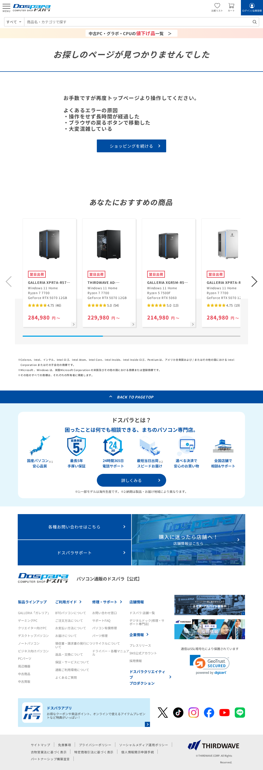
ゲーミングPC (27, 620)
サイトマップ (40, 745)
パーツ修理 (100, 635)
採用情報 (135, 660)
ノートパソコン (29, 643)
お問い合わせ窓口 (104, 613)
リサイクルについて (106, 643)
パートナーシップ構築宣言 (50, 759)
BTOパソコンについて (70, 613)
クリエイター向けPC (32, 628)
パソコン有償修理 (104, 628)
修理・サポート (104, 601)
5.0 (112, 305)
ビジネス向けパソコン (33, 651)
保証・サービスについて (72, 662)
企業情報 (136, 634)
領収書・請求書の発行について (73, 645)
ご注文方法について (69, 620)
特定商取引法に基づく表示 (94, 752)
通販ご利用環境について (72, 669)
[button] (254, 281)
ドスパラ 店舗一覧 (142, 613)
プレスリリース (140, 645)
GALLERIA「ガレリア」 (34, 613)
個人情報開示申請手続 (137, 752)
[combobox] (141, 21)
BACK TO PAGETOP (135, 396)
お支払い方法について (70, 628)
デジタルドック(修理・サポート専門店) (146, 622)
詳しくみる (131, 480)
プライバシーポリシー (95, 745)
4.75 (54, 305)
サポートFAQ (101, 620)
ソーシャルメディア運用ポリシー (143, 745)
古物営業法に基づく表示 (49, 752)
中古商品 (24, 674)
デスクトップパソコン (33, 635)
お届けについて (66, 635)
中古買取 (24, 681)
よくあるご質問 (66, 677)
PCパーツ (24, 658)
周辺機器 (24, 666)
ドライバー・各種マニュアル (110, 653)
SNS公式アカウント (143, 653)
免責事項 (64, 745)
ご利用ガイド (66, 601)
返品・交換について (69, 654)
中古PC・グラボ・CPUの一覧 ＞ (130, 33)
